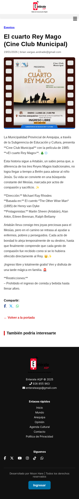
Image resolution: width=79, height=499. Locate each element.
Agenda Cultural (40, 426)
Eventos (9, 27)
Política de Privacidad (39, 436)
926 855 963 (41, 383)
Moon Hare (37, 473)
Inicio (39, 407)
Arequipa (39, 417)
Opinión (39, 422)
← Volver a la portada (19, 317)
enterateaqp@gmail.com (41, 387)
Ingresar (39, 485)
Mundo (39, 412)
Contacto (39, 431)
